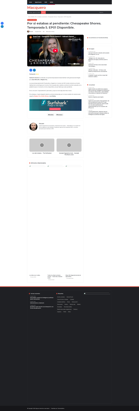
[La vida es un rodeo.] (37, 219)
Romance (59, 114)
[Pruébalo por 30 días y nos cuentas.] (55, 105)
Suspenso (59, 311)
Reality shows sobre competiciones (64, 309)
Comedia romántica (61, 301)
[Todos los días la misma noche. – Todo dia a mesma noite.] (55, 219)
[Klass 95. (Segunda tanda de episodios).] (74, 219)
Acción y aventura (61, 297)
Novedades (59, 306)
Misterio (79, 304)
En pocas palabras (32, 20)
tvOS (45, 2)
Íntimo (69, 311)
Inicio (30, 2)
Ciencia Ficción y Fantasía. (62, 299)
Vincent (31, 31)
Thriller (64, 311)
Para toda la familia (68, 306)
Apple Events (38, 2)
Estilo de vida (72, 304)
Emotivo (51, 114)
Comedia (72, 299)
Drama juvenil (74, 301)
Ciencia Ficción (70, 297)
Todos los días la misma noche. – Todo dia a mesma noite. (54, 277)
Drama (68, 301)
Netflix (51, 2)
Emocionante (60, 304)
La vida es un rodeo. (34, 275)
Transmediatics (61, 408)
